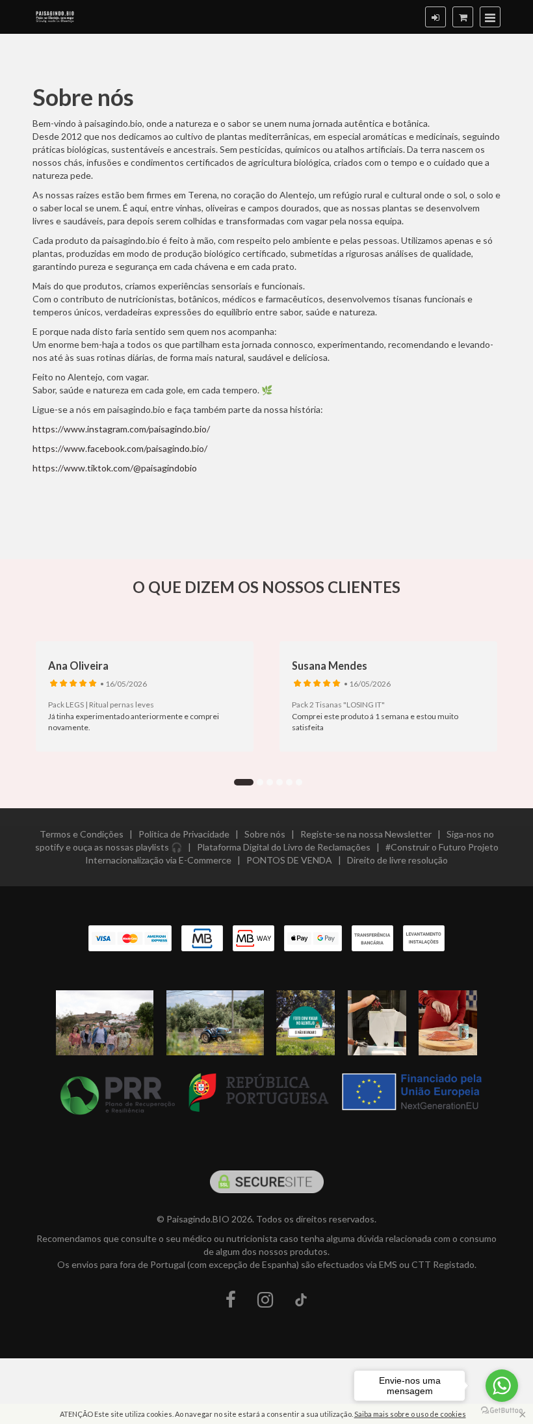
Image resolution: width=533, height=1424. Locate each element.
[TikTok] (300, 1300)
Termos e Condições (82, 833)
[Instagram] (265, 1300)
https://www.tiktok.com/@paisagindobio (114, 467)
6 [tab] (299, 782)
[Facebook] (231, 1300)
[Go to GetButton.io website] (502, 1410)
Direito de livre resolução (397, 859)
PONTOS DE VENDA (289, 859)
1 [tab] (244, 782)
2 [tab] (260, 782)
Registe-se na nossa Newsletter (366, 833)
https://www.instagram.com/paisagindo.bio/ (121, 428)
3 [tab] (269, 782)
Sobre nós (264, 833)
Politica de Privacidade (183, 833)
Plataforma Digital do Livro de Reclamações (283, 846)
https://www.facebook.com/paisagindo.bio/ (119, 448)
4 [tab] (279, 782)
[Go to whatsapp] (502, 1385)
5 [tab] (289, 782)
